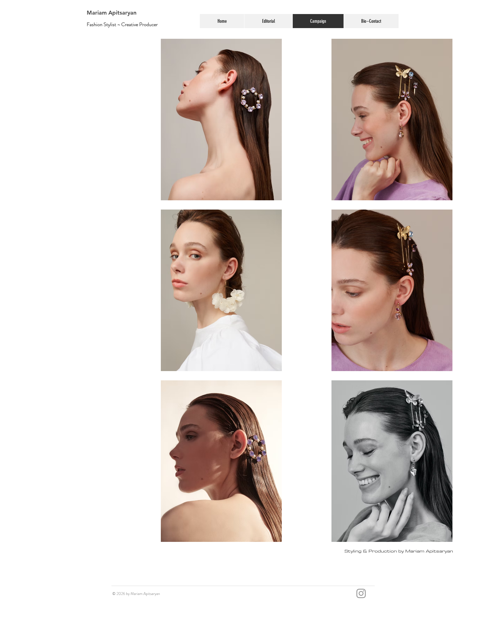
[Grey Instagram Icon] (361, 593)
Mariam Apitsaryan (111, 12)
